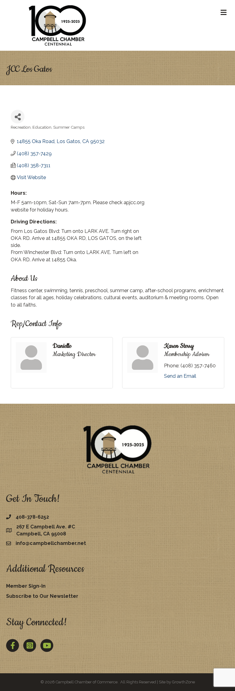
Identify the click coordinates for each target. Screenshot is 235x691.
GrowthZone (183, 682)
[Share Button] (17, 116)
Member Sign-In (26, 586)
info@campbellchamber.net (51, 543)
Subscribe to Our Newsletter (42, 596)
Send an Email (180, 376)
